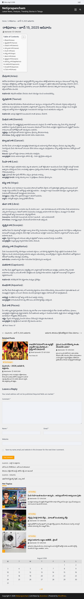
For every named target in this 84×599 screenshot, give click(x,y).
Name (5, 428)
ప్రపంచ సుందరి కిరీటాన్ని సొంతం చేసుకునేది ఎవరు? (67, 345)
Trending (32, 492)
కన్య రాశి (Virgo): (10, 53)
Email (46, 428)
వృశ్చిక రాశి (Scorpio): (11, 59)
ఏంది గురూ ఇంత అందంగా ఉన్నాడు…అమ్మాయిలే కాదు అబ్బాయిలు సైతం (54, 495)
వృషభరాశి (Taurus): (11, 43)
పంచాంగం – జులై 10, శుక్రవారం (11, 463)
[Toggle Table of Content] (22, 37)
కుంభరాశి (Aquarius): (11, 67)
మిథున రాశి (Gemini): (11, 45)
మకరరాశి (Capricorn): (12, 64)
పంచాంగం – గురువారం (9, 475)
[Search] (80, 9)
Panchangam (8, 362)
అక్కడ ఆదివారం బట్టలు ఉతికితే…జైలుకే (42, 540)
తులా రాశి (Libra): (10, 56)
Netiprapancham (13, 8)
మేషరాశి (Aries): (10, 40)
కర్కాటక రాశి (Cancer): (12, 48)
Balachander (8, 32)
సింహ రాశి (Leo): (10, 51)
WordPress (62, 596)
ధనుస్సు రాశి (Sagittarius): (13, 61)
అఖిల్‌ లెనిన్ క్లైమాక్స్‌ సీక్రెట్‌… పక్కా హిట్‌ (13, 479)
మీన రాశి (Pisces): (10, 69)
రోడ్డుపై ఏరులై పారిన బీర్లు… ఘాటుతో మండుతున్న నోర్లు (48, 517)
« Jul (41, 589)
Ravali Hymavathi (36, 352)
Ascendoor (44, 596)
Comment (6, 399)
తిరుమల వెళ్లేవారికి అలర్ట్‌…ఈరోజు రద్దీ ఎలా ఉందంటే (17, 471)
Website (5, 439)
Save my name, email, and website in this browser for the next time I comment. (35, 450)
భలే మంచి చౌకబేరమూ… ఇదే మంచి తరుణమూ (16, 467)
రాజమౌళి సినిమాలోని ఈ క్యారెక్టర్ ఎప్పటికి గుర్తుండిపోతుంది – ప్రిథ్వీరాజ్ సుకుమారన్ (41, 346)
